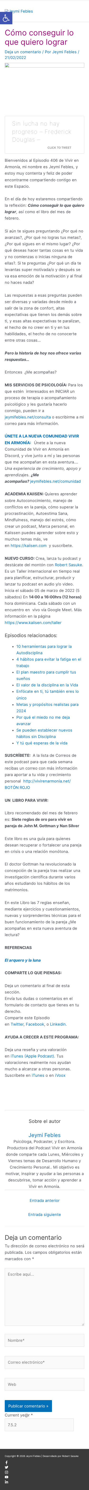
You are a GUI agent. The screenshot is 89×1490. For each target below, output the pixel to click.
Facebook (35, 1024)
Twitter (17, 1024)
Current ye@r (19, 1415)
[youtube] (6, 1477)
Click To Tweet (59, 147)
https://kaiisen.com (29, 545)
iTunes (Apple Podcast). (33, 1056)
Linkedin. (58, 1024)
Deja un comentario (23, 51)
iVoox (60, 1075)
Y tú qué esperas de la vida (41, 743)
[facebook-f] (6, 1463)
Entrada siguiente (44, 1214)
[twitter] (6, 1468)
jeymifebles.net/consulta (28, 417)
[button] (6, 18)
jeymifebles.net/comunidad (55, 481)
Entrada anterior (45, 1200)
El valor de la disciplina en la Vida (47, 685)
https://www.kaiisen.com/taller (33, 622)
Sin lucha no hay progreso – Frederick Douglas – (41, 131)
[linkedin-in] (6, 1482)
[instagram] (6, 1473)
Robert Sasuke (68, 564)
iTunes (37, 1075)
